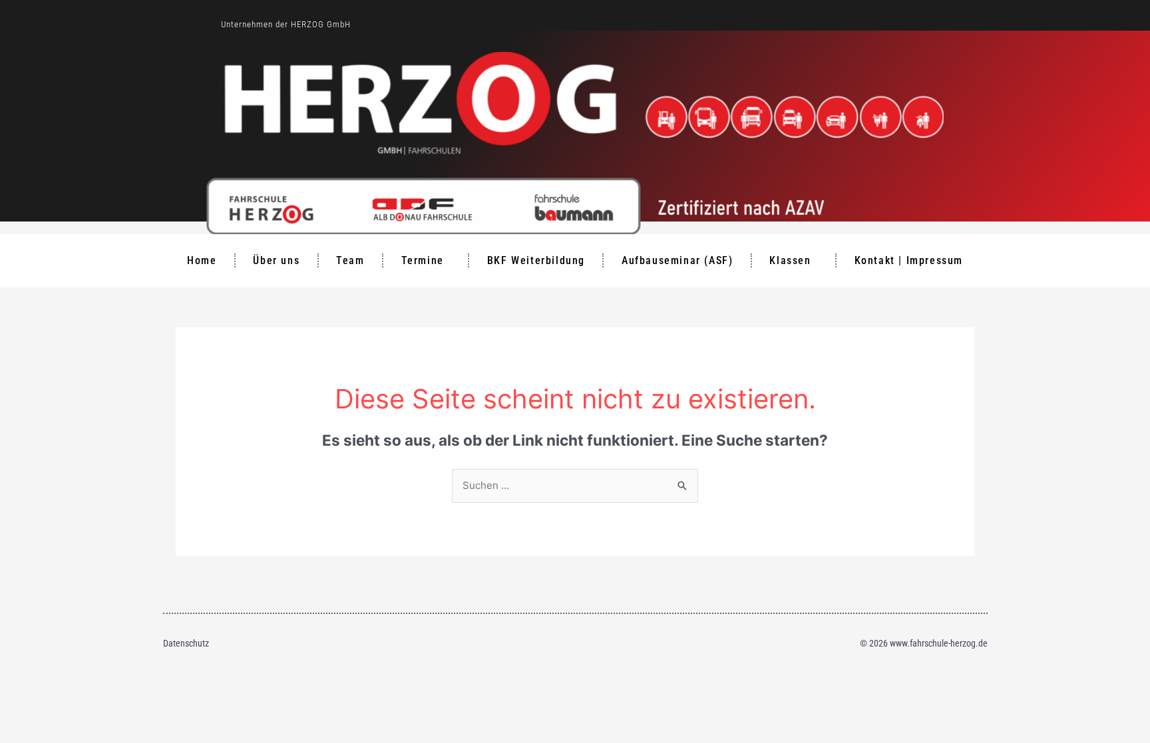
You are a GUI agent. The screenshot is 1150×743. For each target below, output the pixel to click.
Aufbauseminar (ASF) (677, 260)
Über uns (276, 260)
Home (201, 260)
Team (350, 260)
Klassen (790, 260)
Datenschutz (186, 643)
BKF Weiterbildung (536, 260)
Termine (422, 260)
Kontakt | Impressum (909, 260)
